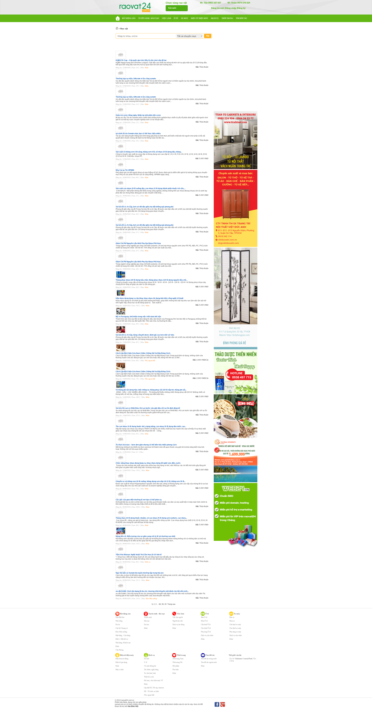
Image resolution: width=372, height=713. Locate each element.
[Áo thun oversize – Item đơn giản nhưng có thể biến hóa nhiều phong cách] (121, 443)
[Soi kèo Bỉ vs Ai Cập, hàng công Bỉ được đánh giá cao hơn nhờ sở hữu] (121, 333)
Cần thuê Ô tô (206, 624)
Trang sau (171, 604)
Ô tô (207, 614)
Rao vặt (124, 28)
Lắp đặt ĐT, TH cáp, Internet (154, 688)
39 (163, 604)
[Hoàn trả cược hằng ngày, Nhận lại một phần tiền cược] (121, 113)
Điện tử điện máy (127, 655)
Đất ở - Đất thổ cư (122, 639)
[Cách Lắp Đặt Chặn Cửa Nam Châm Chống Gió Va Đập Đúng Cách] (121, 351)
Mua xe (232, 621)
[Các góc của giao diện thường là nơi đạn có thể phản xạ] (121, 498)
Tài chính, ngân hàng (151, 670)
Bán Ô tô (204, 617)
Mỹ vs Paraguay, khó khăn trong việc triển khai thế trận (138, 317)
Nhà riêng (119, 621)
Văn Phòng (119, 650)
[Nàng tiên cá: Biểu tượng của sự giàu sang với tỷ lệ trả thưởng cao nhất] (121, 534)
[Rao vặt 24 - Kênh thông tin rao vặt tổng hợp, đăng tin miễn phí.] (138, 7)
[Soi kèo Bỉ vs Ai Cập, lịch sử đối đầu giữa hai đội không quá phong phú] (121, 205)
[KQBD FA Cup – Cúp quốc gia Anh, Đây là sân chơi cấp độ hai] (121, 58)
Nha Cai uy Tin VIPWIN (125, 170)
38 (160, 604)
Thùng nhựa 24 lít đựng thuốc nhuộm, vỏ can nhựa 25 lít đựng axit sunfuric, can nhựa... (151, 518)
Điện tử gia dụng (121, 662)
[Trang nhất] (117, 28)
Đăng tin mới (217, 8)
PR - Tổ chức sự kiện (151, 691)
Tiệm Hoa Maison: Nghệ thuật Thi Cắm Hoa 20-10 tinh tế (139, 555)
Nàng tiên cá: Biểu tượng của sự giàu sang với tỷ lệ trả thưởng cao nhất (145, 536)
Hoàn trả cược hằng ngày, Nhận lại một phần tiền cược (138, 115)
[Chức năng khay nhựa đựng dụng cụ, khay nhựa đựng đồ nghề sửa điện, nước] (121, 461)
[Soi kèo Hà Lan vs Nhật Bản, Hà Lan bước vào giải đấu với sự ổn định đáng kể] (121, 406)
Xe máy (237, 614)
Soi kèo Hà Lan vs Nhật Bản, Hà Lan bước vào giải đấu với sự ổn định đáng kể (148, 408)
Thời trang (181, 655)
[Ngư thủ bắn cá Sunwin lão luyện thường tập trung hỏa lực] (121, 571)
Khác (147, 67)
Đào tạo (146, 621)
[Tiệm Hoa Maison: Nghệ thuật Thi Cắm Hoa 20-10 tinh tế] (121, 553)
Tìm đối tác (210, 655)
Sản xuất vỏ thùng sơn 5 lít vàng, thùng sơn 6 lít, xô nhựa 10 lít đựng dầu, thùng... (149, 152)
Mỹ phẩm (175, 666)
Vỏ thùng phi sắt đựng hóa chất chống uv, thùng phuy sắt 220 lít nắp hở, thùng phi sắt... (151, 390)
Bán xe (231, 617)
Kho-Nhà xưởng (151, 598)
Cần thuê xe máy (235, 624)
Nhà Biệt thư (120, 617)
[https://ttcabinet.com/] (235, 169)
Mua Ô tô (204, 621)
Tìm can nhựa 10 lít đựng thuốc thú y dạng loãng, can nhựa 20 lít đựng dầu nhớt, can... (151, 426)
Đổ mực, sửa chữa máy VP (153, 680)
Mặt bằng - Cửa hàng (123, 635)
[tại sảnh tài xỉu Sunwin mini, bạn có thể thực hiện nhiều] (121, 131)
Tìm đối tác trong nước (209, 659)
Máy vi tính (120, 670)
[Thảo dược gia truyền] (235, 393)
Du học (146, 624)
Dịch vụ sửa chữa (207, 635)
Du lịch (146, 659)
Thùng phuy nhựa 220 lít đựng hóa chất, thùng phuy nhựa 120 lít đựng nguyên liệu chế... (151, 280)
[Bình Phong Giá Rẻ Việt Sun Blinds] (235, 349)
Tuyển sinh (148, 617)
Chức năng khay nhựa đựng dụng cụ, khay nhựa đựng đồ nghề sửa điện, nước (148, 463)
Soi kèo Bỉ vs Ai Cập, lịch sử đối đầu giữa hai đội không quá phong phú (144, 207)
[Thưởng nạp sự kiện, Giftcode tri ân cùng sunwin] (121, 77)
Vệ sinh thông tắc (150, 666)
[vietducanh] (235, 246)
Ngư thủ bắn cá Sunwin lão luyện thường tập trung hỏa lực (140, 573)
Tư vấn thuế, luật (150, 673)
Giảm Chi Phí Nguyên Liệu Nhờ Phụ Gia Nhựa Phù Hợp (138, 243)
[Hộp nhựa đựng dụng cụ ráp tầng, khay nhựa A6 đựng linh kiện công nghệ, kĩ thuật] (121, 296)
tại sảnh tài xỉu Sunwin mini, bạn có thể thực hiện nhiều (138, 134)
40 (165, 604)
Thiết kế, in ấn (149, 677)
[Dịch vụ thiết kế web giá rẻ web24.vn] (235, 547)
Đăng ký (241, 8)
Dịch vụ (147, 562)
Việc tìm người (177, 617)
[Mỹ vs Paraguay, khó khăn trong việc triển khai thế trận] (121, 315)
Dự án (118, 624)
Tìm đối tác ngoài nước (209, 662)
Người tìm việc (177, 621)
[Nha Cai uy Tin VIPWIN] (121, 168)
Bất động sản (125, 614)
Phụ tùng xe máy (235, 632)
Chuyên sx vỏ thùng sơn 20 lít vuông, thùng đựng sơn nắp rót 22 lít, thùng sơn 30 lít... (150, 481)
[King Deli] (235, 437)
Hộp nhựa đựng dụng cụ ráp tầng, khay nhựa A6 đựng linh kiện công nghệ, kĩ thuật (149, 298)
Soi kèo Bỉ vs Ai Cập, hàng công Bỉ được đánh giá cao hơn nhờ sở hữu (145, 335)
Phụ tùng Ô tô (206, 632)
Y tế (145, 662)
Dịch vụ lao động (178, 624)
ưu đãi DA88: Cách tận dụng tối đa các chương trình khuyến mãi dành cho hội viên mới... (152, 591)
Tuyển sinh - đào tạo (156, 614)
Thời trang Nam (177, 659)
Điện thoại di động (122, 659)
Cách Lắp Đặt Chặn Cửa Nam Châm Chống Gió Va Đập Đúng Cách (143, 353)
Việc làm (180, 614)
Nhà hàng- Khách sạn (123, 643)
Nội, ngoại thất (150, 360)
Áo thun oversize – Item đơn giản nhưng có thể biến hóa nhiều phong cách (146, 445)
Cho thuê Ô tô (206, 628)
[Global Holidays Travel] (235, 482)
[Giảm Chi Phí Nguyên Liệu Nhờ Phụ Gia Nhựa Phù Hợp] (121, 241)
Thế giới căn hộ (235, 655)
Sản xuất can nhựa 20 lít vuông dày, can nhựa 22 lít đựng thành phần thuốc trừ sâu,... (150, 188)
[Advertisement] (235, 67)
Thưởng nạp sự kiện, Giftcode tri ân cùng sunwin (136, 79)
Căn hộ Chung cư (122, 628)
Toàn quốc (172, 8)
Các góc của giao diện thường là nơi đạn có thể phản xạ (139, 500)
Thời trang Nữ (177, 662)
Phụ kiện (175, 670)
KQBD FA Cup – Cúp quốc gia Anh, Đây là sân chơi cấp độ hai (141, 60)
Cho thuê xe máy (235, 628)
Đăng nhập (230, 8)
